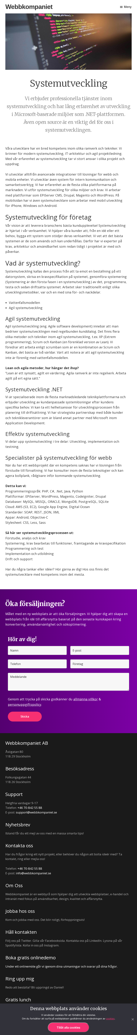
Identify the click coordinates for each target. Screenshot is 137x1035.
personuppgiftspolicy (24, 704)
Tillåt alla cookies (68, 1027)
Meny (128, 7)
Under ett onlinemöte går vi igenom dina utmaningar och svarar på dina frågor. (61, 966)
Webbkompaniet (28, 6)
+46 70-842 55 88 (29, 808)
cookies (110, 1018)
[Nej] (132, 1019)
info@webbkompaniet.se (33, 873)
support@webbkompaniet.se (36, 812)
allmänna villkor (85, 699)
